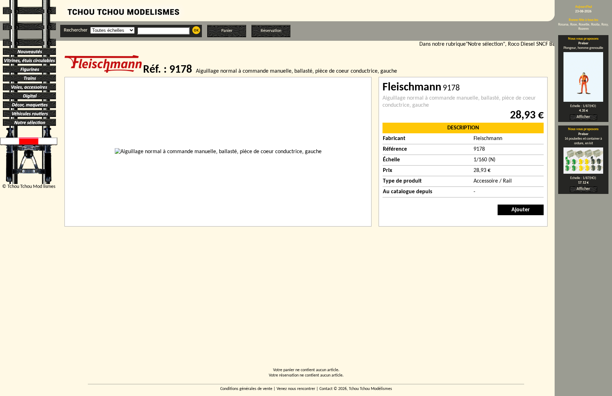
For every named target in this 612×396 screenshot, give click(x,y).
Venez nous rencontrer (296, 389)
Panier (226, 31)
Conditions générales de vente (246, 389)
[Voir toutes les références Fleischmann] (103, 71)
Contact (326, 389)
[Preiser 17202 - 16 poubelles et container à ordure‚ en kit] (583, 172)
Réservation (271, 31)
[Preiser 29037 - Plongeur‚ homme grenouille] (583, 100)
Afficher (583, 117)
